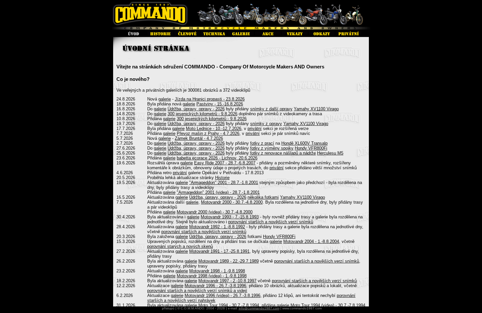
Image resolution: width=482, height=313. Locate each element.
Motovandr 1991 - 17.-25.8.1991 (219, 251)
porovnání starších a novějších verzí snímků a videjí (197, 290)
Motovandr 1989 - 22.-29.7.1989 (228, 261)
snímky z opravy (266, 123)
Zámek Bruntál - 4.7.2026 (199, 138)
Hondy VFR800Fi (311, 148)
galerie (164, 99)
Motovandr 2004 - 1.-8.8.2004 (311, 241)
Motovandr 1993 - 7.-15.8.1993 (230, 216)
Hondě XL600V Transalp (304, 143)
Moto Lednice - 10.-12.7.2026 (213, 128)
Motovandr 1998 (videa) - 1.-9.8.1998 (212, 275)
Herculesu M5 (330, 153)
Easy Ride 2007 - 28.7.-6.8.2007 (224, 162)
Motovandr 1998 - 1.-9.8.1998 (217, 270)
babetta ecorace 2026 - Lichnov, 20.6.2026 (217, 158)
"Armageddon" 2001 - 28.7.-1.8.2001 (223, 182)
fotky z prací (262, 143)
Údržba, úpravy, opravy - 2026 (196, 108)
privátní (255, 128)
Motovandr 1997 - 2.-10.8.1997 (227, 280)
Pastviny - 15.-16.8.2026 (219, 103)
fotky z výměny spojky (271, 148)
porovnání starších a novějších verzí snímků (270, 221)
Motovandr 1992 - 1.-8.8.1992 (217, 226)
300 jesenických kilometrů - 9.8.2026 (202, 113)
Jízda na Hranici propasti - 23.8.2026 (210, 99)
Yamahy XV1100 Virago (316, 108)
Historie (222, 177)
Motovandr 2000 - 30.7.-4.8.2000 (232, 202)
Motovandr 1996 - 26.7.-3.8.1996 (215, 285)
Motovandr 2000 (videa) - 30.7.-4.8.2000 (214, 212)
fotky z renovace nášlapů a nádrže (283, 153)
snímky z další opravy (271, 108)
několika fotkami (263, 197)
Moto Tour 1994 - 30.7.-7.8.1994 (228, 305)
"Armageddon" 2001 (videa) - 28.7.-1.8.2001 (218, 192)
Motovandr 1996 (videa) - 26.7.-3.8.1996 (222, 295)
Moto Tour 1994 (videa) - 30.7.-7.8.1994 (328, 305)
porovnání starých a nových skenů (180, 246)
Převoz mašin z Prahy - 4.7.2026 (208, 133)
